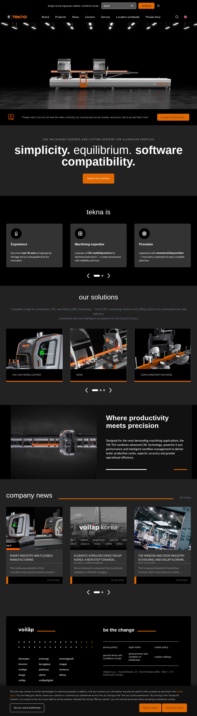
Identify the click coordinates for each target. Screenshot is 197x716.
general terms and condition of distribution (138, 657)
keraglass (45, 664)
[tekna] (26, 629)
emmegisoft (66, 658)
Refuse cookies (150, 707)
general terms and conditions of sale (112, 657)
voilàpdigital (46, 680)
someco (64, 669)
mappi (63, 664)
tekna (62, 674)
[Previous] (88, 275)
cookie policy (161, 647)
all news (185, 497)
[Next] (108, 275)
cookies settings (162, 657)
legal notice (135, 647)
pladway (44, 669)
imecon (22, 664)
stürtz (42, 674)
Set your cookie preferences (27, 707)
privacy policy (110, 647)
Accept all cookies (174, 707)
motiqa (22, 669)
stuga (21, 674)
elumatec (24, 658)
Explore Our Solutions (98, 178)
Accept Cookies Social (173, 117)
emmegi (44, 658)
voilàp (22, 680)
